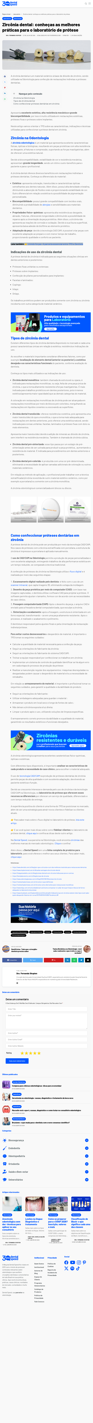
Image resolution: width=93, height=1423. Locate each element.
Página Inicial (6, 14)
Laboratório (16, 14)
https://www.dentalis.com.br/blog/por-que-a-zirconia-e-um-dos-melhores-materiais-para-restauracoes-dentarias (49, 867)
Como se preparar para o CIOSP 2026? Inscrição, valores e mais (58, 1223)
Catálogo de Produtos (38, 1290)
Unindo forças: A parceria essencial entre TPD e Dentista (55, 244)
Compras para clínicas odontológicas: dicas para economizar (36, 1086)
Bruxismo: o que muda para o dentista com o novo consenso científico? (41, 1123)
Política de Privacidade (38, 1296)
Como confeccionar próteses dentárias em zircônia (36, 104)
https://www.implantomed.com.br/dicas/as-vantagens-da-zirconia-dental (36, 870)
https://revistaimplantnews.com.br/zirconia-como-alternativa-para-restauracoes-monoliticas (42, 885)
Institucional (39, 1267)
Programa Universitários (39, 1284)
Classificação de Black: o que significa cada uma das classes (80, 1223)
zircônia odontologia (79, 932)
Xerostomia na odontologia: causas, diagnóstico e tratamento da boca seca (42, 1098)
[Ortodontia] (46, 1164)
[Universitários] (46, 1179)
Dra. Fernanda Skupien (13, 35)
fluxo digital (75, 571)
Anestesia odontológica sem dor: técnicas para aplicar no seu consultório (11, 1224)
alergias (46, 204)
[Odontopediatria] (46, 1156)
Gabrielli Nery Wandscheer (56, 1240)
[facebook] (66, 1262)
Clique (58, 843)
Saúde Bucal (16, 1094)
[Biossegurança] (46, 1140)
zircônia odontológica (23, 142)
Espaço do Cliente (38, 1278)
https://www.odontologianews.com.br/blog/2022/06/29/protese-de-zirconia (37, 879)
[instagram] (79, 1262)
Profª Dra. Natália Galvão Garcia (36, 1237)
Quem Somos (39, 1264)
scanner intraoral (19, 585)
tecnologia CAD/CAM (30, 775)
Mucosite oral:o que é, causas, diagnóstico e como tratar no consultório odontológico (46, 1110)
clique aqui (31, 833)
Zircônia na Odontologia (24, 98)
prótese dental (58, 932)
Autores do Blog (38, 1272)
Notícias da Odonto (19, 1118)
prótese (48, 932)
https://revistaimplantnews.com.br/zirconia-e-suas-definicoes (32, 882)
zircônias (75, 840)
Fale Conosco (39, 1302)
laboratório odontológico (19, 932)
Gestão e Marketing (19, 1082)
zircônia (67, 932)
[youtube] (72, 1262)
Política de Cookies (52, 1265)
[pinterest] (84, 1262)
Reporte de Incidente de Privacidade (52, 1272)
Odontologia (18, 18)
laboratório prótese (36, 932)
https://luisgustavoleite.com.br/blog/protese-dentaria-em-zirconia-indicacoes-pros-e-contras (43, 873)
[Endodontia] (46, 1148)
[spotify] (72, 1268)
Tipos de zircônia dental (24, 101)
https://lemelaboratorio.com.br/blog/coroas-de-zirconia (30, 876)
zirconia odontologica (18, 935)
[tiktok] (78, 1268)
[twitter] (66, 1268)
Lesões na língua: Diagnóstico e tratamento (34, 1222)
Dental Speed (20, 840)
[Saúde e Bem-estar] (46, 1171)
